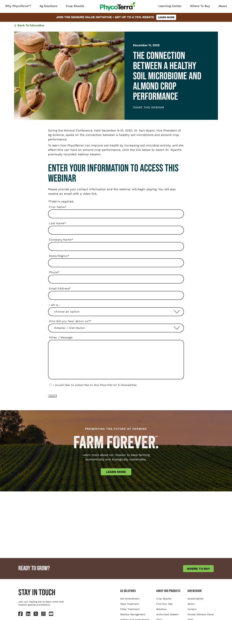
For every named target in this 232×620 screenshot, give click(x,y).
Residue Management (132, 614)
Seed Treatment (129, 604)
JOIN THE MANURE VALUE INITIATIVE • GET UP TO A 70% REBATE (115, 17)
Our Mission (195, 591)
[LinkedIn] (136, 112)
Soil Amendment (129, 598)
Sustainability (195, 598)
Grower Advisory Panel (201, 614)
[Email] (139, 112)
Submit (52, 396)
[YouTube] (51, 613)
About (222, 6)
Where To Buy (200, 6)
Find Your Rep (164, 604)
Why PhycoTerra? (18, 6)
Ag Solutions (48, 6)
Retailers (161, 609)
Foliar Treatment (130, 609)
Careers (192, 609)
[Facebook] (134, 112)
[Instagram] (43, 613)
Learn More (116, 472)
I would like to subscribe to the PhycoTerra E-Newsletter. (95, 385)
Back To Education (30, 25)
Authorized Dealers (167, 614)
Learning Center (170, 6)
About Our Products (168, 591)
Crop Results (75, 6)
